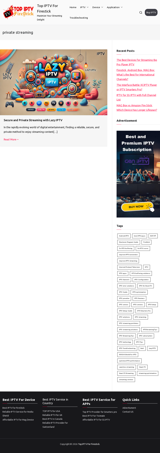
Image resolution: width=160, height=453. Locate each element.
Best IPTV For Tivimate (93, 416)
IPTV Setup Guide (125, 311)
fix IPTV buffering (125, 248)
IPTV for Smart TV (145, 286)
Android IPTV (124, 236)
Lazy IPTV (152, 348)
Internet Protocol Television (129, 267)
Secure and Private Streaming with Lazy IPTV (33, 120)
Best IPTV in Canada (52, 419)
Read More (10, 139)
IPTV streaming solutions (128, 329)
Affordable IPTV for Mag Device (18, 419)
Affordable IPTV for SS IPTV (96, 419)
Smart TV (142, 367)
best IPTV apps (139, 236)
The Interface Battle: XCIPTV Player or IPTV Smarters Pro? (137, 87)
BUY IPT (153, 236)
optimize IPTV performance (129, 361)
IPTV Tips (139, 342)
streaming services (126, 379)
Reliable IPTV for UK (52, 415)
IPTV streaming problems (128, 323)
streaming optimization (148, 373)
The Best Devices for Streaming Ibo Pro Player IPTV (137, 62)
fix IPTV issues (143, 248)
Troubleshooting (79, 17)
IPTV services (138, 304)
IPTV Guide (123, 292)
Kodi (142, 348)
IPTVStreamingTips (150, 329)
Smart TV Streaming (126, 373)
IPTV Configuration (141, 279)
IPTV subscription (145, 336)
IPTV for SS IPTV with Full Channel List (136, 97)
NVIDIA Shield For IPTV (127, 354)
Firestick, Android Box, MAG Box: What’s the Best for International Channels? (136, 75)
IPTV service (123, 304)
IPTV (83, 7)
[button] (87, 7)
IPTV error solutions (126, 286)
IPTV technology (125, 342)
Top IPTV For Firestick (89, 444)
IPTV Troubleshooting (127, 348)
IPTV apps (123, 273)
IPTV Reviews (139, 298)
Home (73, 7)
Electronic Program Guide (128, 242)
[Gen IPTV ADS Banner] (138, 173)
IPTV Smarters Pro (144, 311)
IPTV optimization (139, 292)
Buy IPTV (151, 12)
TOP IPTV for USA (51, 411)
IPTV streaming (140, 317)
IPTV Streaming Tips (126, 336)
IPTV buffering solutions (141, 273)
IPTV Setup (152, 304)
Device (96, 7)
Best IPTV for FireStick (13, 408)
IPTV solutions (124, 317)
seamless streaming (126, 367)
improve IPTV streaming (128, 261)
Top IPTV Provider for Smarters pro (99, 412)
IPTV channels (124, 279)
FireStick (146, 242)
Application (113, 7)
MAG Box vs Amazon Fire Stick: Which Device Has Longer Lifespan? (137, 107)
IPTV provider (124, 298)
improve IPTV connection (128, 254)
